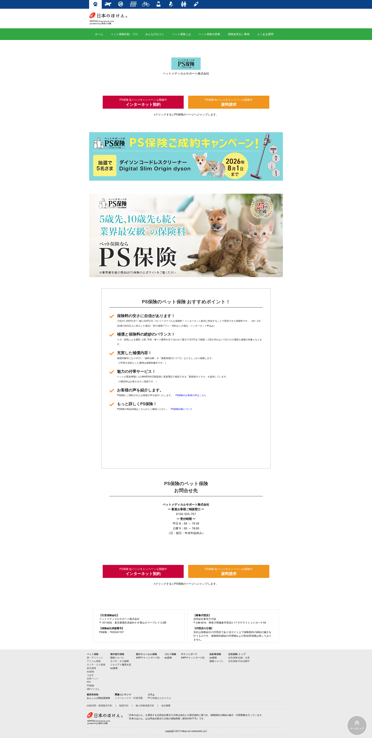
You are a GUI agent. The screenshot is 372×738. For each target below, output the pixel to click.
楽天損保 (91, 668)
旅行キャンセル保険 (146, 654)
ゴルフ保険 (170, 654)
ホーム (99, 34)
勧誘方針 (124, 705)
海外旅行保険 (117, 654)
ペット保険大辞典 (209, 34)
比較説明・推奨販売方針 (99, 705)
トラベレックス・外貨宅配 (129, 698)
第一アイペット (95, 657)
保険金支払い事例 (239, 34)
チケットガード (189, 654)
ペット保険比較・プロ (124, 34)
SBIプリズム (93, 689)
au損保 (90, 671)
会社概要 (165, 705)
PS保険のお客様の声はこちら (191, 395)
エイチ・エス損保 (96, 664)
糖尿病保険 (92, 694)
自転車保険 (215, 654)
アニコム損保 (94, 661)
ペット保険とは (181, 34)
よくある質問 (265, 34)
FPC (89, 682)
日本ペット (92, 678)
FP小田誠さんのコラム (159, 698)
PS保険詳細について (181, 409)
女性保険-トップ (236, 654)
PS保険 (90, 685)
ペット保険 (92, 654)
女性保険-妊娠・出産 (239, 657)
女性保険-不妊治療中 (239, 661)
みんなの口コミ (154, 34)
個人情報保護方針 (145, 705)
